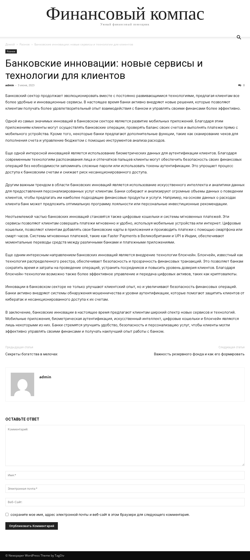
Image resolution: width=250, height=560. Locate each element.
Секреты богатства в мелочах (31, 354)
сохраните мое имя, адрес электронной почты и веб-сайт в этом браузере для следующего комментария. (100, 514)
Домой (10, 44)
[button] (239, 38)
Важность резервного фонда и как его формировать (199, 354)
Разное (25, 44)
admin (9, 85)
